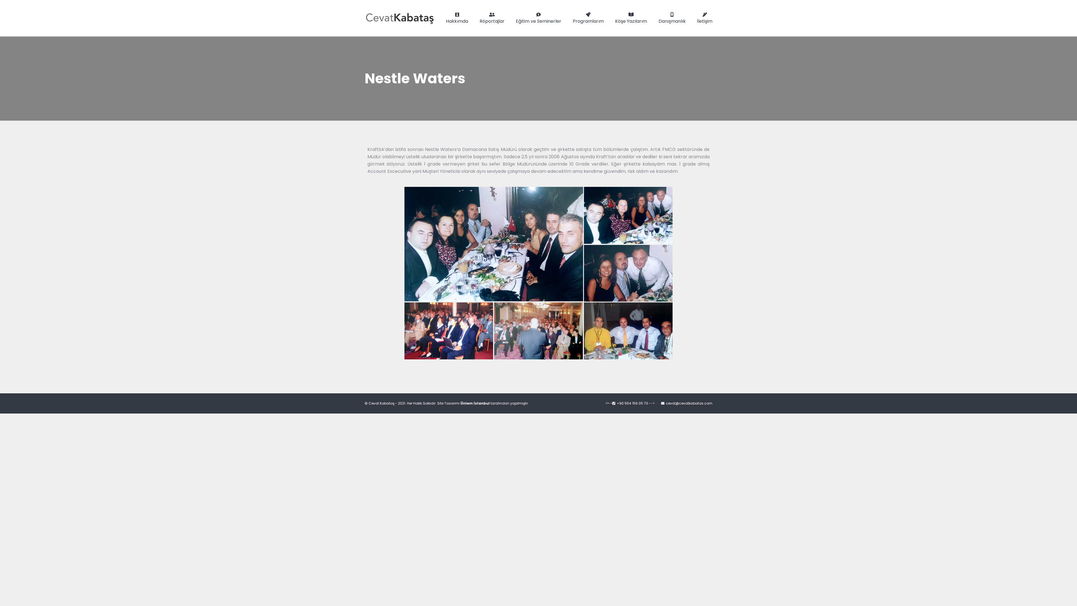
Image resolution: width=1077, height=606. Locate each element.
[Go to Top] (1068, 597)
